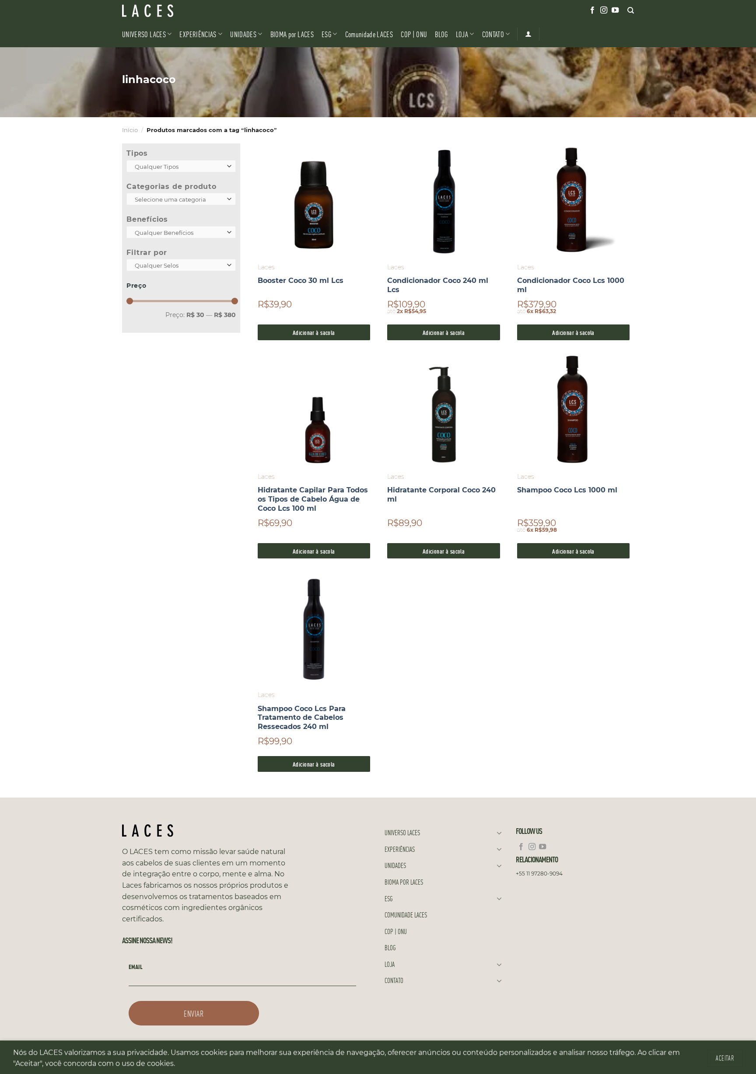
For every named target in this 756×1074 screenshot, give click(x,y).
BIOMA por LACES (292, 34)
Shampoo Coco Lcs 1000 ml (567, 490)
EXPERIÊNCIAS (197, 34)
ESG (326, 34)
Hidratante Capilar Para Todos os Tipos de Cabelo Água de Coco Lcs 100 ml (313, 499)
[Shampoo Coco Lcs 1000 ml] (573, 410)
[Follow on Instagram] (603, 10)
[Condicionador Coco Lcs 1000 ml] (573, 200)
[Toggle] (499, 832)
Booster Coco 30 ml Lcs (300, 280)
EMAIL (136, 966)
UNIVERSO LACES (144, 34)
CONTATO (493, 34)
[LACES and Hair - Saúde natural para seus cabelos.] (166, 10)
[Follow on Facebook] (592, 10)
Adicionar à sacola (314, 332)
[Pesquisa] (630, 10)
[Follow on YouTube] (615, 10)
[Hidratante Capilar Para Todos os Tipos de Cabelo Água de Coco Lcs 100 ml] (313, 410)
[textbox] (179, 166)
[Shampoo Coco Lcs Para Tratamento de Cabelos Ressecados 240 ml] (313, 628)
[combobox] (181, 166)
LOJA (462, 34)
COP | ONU (414, 34)
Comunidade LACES (369, 34)
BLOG (441, 34)
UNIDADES (243, 34)
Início (130, 130)
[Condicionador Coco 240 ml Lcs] (443, 200)
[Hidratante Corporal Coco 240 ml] (443, 410)
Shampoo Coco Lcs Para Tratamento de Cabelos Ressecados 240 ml (302, 717)
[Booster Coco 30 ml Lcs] (313, 200)
